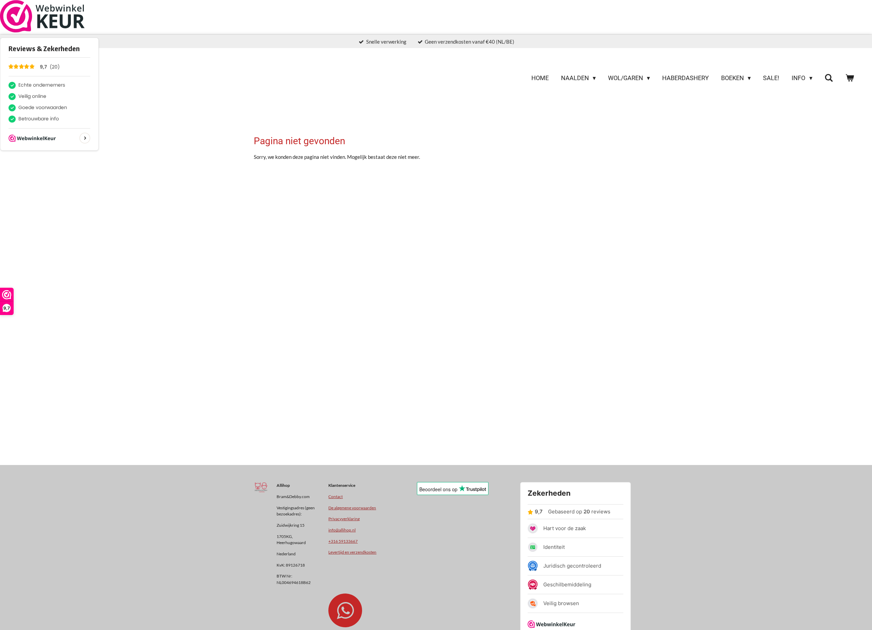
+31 (343, 541)
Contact (335, 496)
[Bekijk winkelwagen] (849, 78)
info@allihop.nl (342, 529)
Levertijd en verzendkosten (352, 552)
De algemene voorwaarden (352, 507)
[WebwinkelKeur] (42, 17)
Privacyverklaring (344, 518)
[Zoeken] (829, 78)
